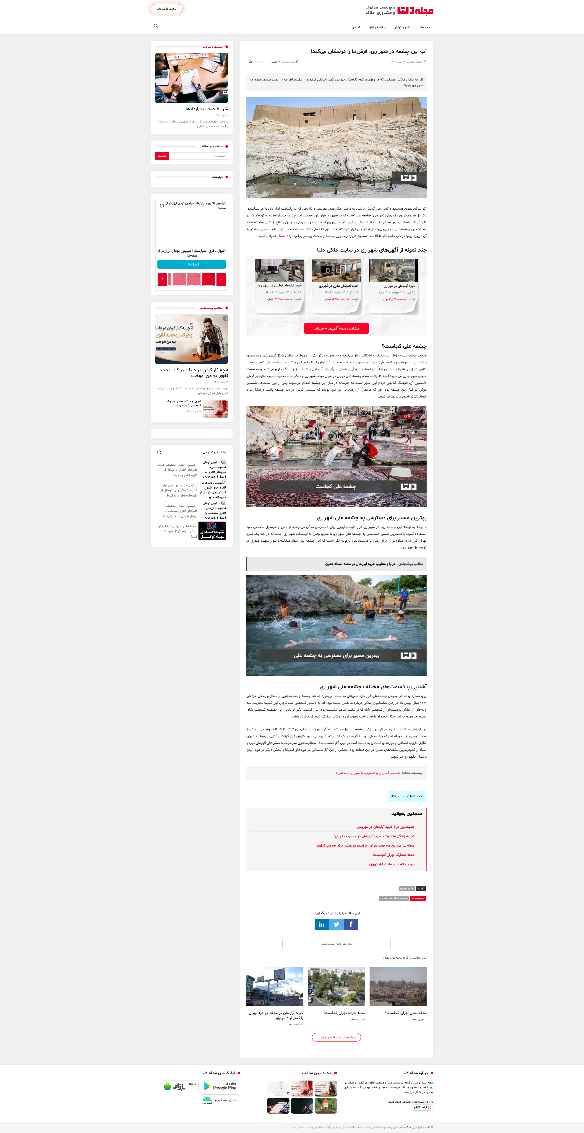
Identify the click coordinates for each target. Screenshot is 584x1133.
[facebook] (351, 924)
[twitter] (336, 924)
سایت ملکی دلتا (166, 9)
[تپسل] (162, 205)
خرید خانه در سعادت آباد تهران (392, 864)
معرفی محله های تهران (394, 898)
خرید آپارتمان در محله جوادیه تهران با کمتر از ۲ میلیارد (276, 1016)
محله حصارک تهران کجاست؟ (394, 855)
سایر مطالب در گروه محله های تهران (405, 958)
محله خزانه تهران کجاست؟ (344, 1013)
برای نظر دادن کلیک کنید (336, 944)
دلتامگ (282, 236)
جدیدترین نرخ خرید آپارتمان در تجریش (386, 826)
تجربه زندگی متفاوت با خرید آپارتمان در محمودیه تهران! (374, 836)
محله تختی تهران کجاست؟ (406, 1013)
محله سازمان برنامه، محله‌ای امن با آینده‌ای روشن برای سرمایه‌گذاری (366, 845)
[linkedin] (322, 924)
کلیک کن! (192, 264)
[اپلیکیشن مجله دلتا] (220, 1087)
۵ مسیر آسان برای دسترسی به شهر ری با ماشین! (368, 773)
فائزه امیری (407, 888)
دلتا (409, 1127)
